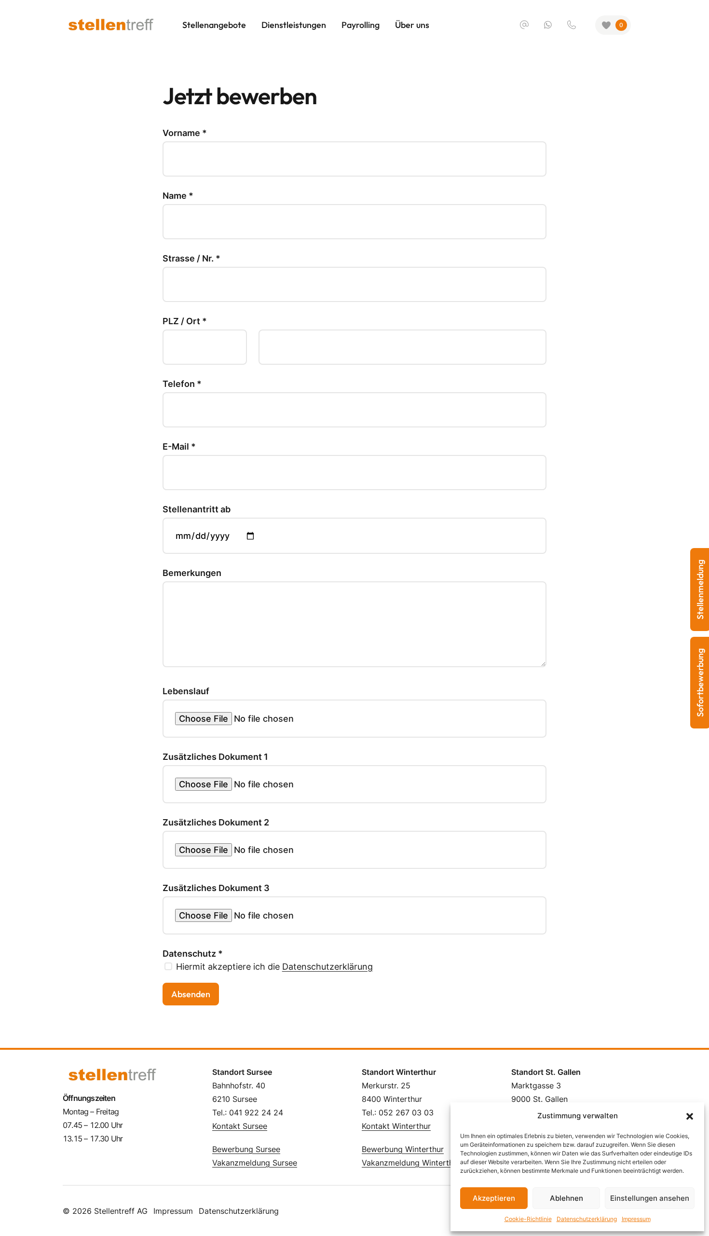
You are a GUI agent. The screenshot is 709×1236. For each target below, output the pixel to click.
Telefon (182, 384)
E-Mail (179, 446)
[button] (690, 1116)
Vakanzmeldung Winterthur (411, 1162)
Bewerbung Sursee (246, 1149)
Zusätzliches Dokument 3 (216, 888)
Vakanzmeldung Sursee (254, 1162)
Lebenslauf (186, 691)
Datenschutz (193, 953)
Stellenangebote (214, 24)
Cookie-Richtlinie (528, 1218)
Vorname (185, 133)
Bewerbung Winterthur (403, 1149)
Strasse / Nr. (191, 258)
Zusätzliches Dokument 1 (215, 757)
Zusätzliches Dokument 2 (216, 822)
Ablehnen (566, 1198)
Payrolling (360, 24)
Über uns (412, 24)
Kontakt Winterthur (396, 1126)
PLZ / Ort (185, 321)
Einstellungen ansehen (649, 1198)
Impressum (636, 1218)
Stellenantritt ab (197, 509)
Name (178, 196)
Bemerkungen (192, 573)
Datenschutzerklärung (587, 1218)
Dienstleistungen (293, 24)
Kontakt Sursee (239, 1126)
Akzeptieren (494, 1198)
